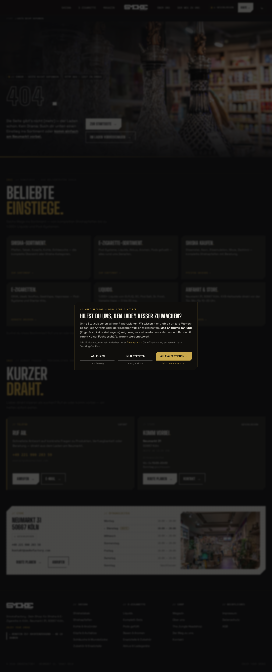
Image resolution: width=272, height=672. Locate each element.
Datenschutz (134, 342)
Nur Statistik (136, 356)
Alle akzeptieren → (174, 356)
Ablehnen (98, 356)
